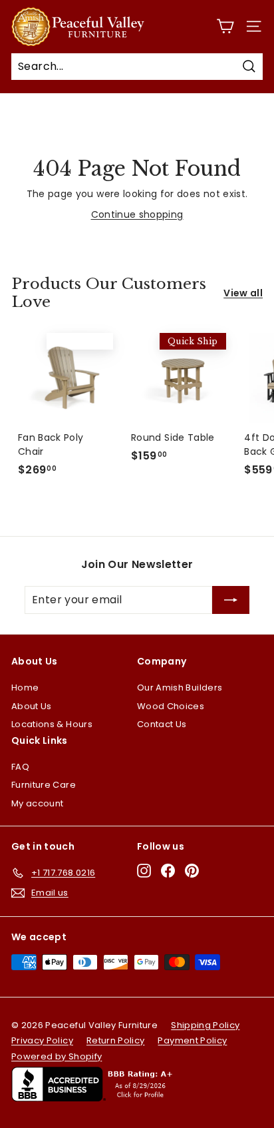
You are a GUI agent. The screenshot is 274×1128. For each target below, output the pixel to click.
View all (243, 293)
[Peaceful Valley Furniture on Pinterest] (192, 871)
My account (37, 803)
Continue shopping (137, 214)
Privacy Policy (42, 1040)
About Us (31, 706)
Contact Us (162, 724)
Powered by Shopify (56, 1056)
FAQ (20, 766)
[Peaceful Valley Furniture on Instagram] (144, 871)
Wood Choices (170, 706)
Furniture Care (43, 784)
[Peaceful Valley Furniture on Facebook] (168, 871)
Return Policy (115, 1040)
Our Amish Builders (179, 687)
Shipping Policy (205, 1025)
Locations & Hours (51, 724)
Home (25, 687)
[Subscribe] (230, 600)
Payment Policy (192, 1040)
